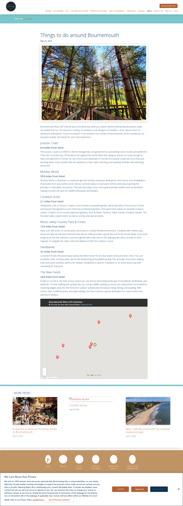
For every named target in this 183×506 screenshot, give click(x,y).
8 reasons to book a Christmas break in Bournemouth (35, 430)
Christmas (131, 11)
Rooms (48, 11)
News (149, 11)
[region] (91, 489)
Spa (67, 11)
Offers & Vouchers (98, 11)
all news (28, 19)
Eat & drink (58, 11)
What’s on (158, 11)
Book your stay (168, 6)
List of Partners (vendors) (59, 500)
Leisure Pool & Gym (79, 11)
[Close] (179, 489)
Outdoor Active (78, 405)
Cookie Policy (38, 500)
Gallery (141, 11)
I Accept (120, 489)
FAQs (176, 11)
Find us (168, 11)
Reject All (139, 489)
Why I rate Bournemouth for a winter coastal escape (148, 430)
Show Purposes (159, 489)
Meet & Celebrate (116, 11)
